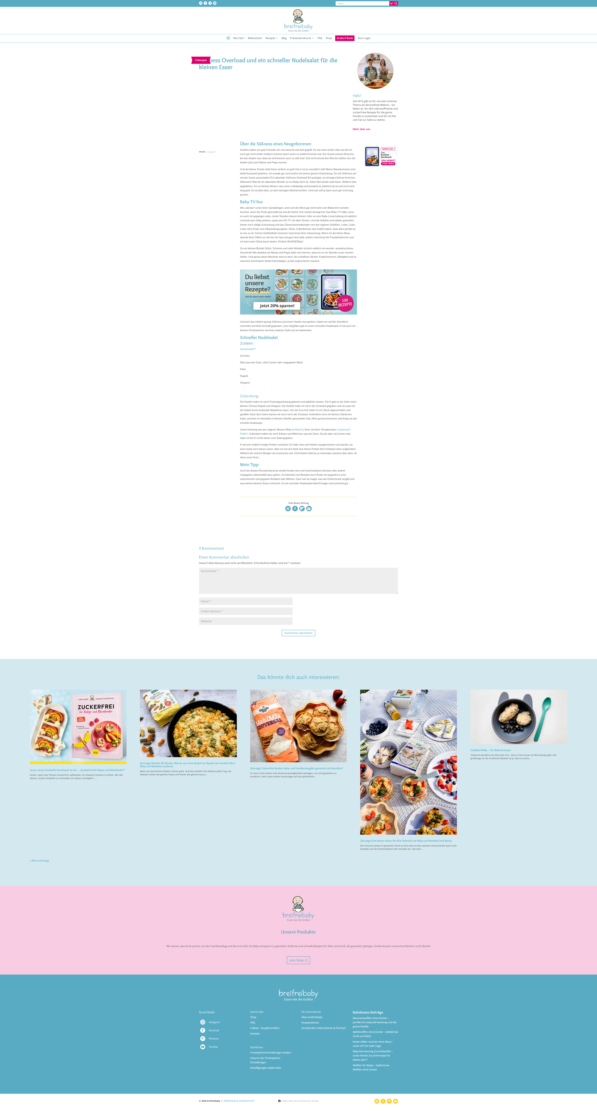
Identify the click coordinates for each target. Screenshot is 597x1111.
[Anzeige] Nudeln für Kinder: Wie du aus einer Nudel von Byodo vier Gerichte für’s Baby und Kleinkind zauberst (187, 764)
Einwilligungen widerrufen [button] (265, 1068)
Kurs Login (364, 38)
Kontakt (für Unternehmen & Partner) (323, 1028)
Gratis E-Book (345, 38)
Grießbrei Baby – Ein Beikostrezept (490, 750)
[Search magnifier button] (396, 3)
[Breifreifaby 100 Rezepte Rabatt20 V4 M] (380, 166)
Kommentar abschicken (298, 633)
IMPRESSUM (230, 1100)
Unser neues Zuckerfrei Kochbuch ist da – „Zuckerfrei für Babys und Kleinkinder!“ (77, 770)
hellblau (297, 429)
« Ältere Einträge (39, 860)
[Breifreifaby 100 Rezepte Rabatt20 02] (298, 313)
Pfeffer (243, 433)
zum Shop (296, 960)
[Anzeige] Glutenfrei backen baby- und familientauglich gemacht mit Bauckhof (296, 768)
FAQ (319, 38)
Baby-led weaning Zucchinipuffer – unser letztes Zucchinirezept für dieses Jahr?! (373, 1055)
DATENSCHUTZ (246, 1100)
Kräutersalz (343, 429)
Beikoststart (255, 38)
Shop (329, 38)
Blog (284, 38)
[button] (288, 508)
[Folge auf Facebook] (205, 3)
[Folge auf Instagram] (200, 3)
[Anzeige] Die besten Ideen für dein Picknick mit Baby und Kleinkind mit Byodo (406, 840)
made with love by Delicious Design (300, 1100)
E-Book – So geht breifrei (264, 1028)
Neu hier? (238, 38)
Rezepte (202, 60)
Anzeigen (210, 152)
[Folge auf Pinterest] (210, 3)
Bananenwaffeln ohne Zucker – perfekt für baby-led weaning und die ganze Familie (374, 1022)
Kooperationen (310, 1022)
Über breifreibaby (311, 1017)
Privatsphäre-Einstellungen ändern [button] (270, 1052)
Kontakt (255, 1033)
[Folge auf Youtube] (214, 3)
